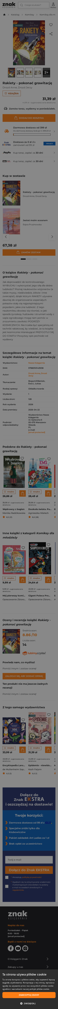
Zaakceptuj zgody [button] (29, 995)
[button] (29, 1003)
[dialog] (29, 989)
